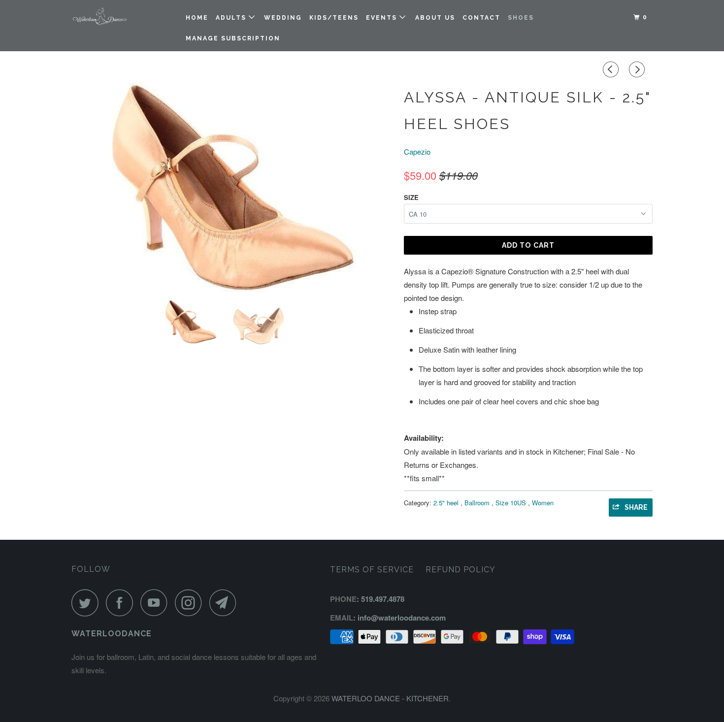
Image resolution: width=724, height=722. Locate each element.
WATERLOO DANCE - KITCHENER (390, 698)
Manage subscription (233, 38)
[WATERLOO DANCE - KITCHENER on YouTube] (156, 602)
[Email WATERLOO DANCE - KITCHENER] (225, 602)
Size (411, 197)
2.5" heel (447, 502)
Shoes (521, 17)
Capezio (417, 151)
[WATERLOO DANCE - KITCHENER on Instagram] (191, 602)
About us (435, 17)
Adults (232, 17)
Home (197, 17)
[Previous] (612, 69)
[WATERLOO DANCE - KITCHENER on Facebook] (122, 602)
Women (543, 502)
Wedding (283, 17)
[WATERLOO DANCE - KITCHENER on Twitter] (87, 602)
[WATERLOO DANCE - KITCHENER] (121, 16)
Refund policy (460, 569)
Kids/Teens (334, 17)
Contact (481, 17)
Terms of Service (372, 569)
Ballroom (478, 502)
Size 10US (511, 502)
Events (382, 17)
